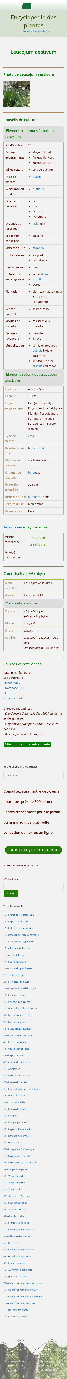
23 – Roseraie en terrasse (16, 995)
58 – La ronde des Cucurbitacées (20, 1162)
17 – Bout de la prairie (14, 961)
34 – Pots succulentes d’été (17, 1035)
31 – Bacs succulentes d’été (17, 1015)
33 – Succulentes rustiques (17, 1028)
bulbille (37, 366)
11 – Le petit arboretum (15, 921)
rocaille (37, 279)
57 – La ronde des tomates (17, 1156)
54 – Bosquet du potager (16, 1135)
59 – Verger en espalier (15, 1169)
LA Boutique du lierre (33, 850)
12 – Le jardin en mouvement (18, 928)
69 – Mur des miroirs (14, 1263)
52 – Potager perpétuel (15, 1122)
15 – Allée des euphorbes (16, 948)
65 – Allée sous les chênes (16, 1236)
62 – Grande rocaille (13, 1216)
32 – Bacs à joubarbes (14, 1021)
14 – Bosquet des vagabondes (19, 941)
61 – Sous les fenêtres (14, 1209)
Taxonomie (12, 527)
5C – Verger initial (12, 1189)
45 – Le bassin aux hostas (16, 1075)
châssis (37, 350)
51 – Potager (10, 1115)
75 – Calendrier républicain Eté (19, 1303)
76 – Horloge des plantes (16, 1309)
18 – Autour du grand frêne (17, 968)
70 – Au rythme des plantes (17, 1269)
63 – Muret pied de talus (16, 1222)
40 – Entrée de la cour (14, 1042)
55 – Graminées (11, 1142)
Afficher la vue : (11, 879)
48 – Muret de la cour (14, 1095)
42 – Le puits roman (13, 1055)
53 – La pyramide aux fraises (18, 1129)
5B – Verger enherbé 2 (15, 1182)
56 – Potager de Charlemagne (18, 1149)
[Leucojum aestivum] (16, 94)
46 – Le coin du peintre (15, 1082)
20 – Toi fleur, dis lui (13, 975)
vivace (37, 177)
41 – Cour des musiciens (16, 1048)
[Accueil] (18, 31)
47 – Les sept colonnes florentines (21, 1089)
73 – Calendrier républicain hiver (20, 1289)
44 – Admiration (11, 1068)
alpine (44, 274)
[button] (28, 6)
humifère (39, 248)
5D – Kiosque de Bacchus (16, 1196)
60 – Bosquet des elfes (15, 1202)
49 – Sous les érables (14, 1102)
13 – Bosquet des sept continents (21, 934)
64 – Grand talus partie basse (18, 1229)
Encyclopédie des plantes (36, 31)
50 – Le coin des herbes (15, 1109)
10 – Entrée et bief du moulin (18, 914)
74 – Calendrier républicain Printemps (23, 1296)
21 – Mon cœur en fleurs (16, 981)
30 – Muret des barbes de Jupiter (20, 1008)
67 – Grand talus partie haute (18, 1249)
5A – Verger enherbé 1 (15, 1176)
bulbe (36, 224)
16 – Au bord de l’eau (14, 954)
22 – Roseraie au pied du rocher (20, 988)
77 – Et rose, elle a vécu (15, 1316)
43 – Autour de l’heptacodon (18, 1062)
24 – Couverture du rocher (17, 1001)
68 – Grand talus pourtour (17, 1256)
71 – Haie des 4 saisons (15, 1276)
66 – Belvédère (11, 1243)
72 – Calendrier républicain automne (22, 1283)
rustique (38, 189)
